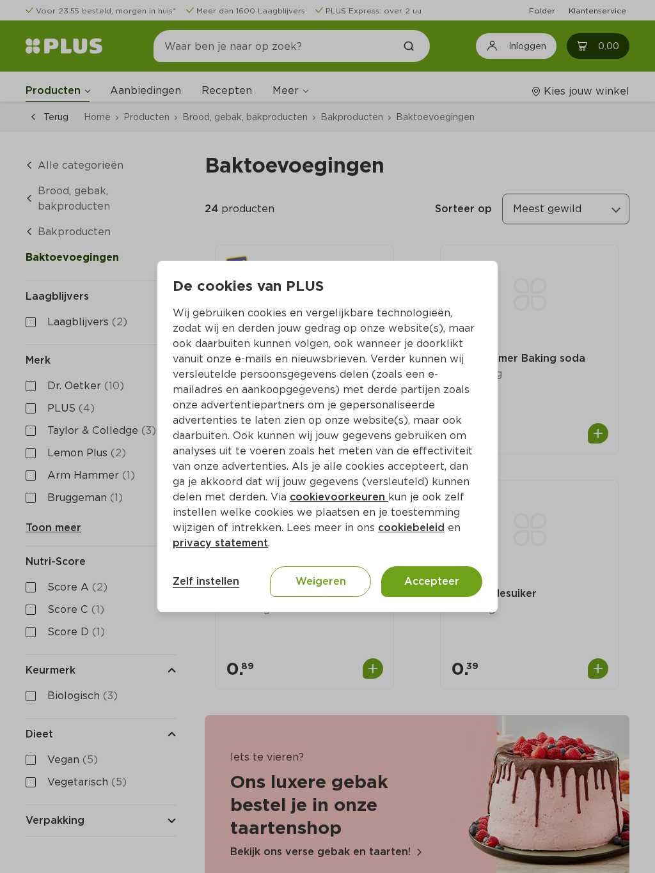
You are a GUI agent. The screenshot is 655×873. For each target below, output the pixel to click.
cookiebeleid (411, 527)
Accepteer (431, 581)
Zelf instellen (206, 581)
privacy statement (220, 543)
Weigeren (321, 581)
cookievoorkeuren (339, 497)
